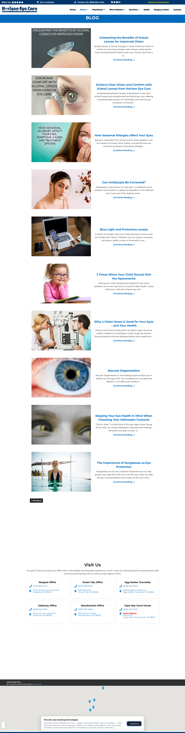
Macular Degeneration (124, 370)
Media (147, 10)
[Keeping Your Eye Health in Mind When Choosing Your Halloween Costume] (61, 425)
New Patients (116, 10)
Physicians (97, 10)
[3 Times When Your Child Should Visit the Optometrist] (61, 284)
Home (73, 10)
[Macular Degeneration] (61, 378)
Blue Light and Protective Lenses (124, 229)
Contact (177, 10)
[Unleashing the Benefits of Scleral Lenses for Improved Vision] (61, 48)
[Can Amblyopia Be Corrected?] (61, 189)
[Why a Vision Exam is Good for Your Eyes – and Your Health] (61, 331)
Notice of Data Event (158, 2)
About (83, 10)
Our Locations (47, 2)
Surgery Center (161, 10)
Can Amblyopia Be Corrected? (124, 182)
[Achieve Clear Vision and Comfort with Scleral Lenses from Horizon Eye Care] (61, 95)
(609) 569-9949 (130, 586)
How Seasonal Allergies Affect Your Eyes (124, 135)
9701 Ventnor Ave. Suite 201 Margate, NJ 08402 (46, 591)
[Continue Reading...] (123, 60)
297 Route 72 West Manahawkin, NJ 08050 (89, 614)
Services (133, 10)
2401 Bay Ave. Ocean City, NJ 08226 (88, 591)
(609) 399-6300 (85, 586)
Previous (37, 500)
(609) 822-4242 (40, 586)
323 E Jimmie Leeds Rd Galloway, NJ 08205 (44, 614)
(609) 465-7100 (130, 609)
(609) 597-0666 (85, 609)
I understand (134, 724)
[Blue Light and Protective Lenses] (61, 236)
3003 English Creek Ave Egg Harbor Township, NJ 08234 (138, 591)
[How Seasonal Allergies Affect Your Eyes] (61, 142)
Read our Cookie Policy (106, 728)
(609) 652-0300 (40, 609)
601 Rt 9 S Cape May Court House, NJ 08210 (139, 615)
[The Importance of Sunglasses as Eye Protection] (61, 472)
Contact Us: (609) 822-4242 (90, 2)
